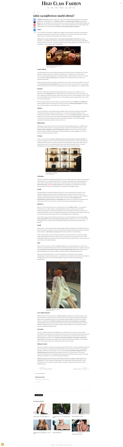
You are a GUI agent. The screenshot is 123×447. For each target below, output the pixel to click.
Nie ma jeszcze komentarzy (40, 373)
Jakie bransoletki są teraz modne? (77, 434)
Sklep (74, 7)
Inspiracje (62, 7)
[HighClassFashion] (61, 3)
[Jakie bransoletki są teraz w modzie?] (81, 409)
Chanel (65, 114)
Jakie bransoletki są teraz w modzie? (77, 416)
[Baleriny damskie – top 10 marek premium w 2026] (42, 409)
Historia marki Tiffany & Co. (57, 432)
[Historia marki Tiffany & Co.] (61, 425)
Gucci (43, 40)
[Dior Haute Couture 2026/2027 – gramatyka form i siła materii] (61, 409)
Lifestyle (56, 7)
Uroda (52, 7)
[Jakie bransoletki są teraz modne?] (81, 425)
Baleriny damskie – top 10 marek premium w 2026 (41, 416)
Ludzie (66, 7)
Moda (48, 7)
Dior (54, 254)
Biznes (70, 7)
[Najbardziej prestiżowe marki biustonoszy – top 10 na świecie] (42, 425)
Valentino (49, 184)
